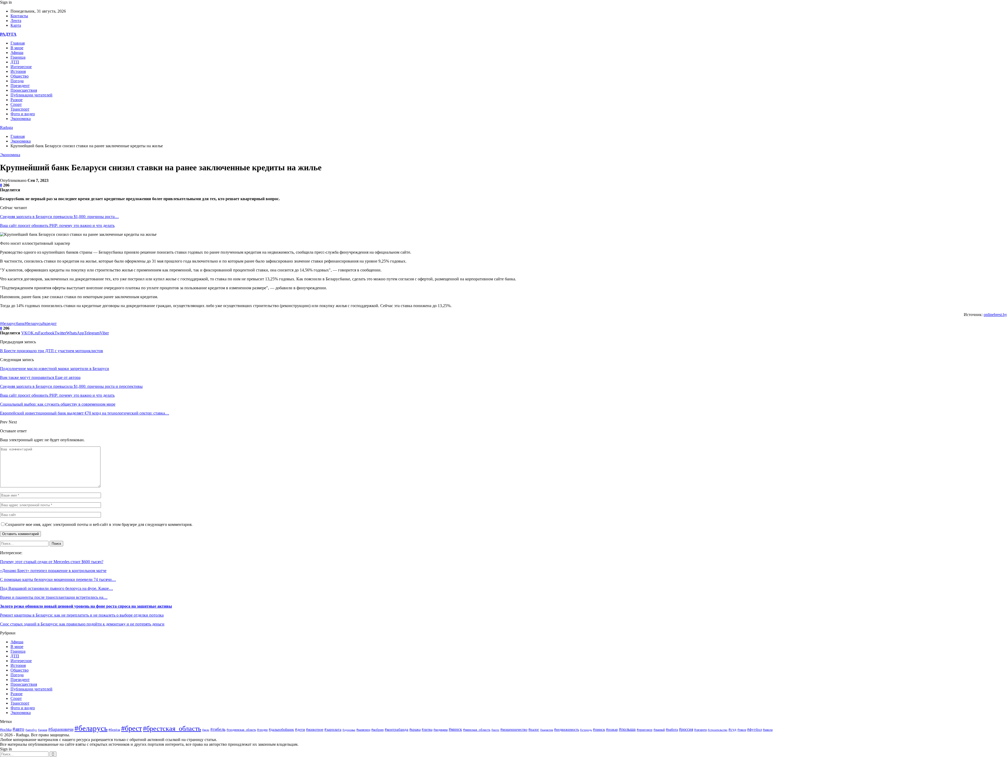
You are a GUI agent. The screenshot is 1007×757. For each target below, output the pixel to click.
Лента (15, 20)
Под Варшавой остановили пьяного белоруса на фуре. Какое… (56, 588)
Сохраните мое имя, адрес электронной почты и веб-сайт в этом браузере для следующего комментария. (98, 524)
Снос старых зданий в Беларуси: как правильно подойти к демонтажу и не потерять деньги (82, 624)
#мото (495, 729)
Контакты (19, 16)
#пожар (612, 730)
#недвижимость (566, 730)
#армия (42, 729)
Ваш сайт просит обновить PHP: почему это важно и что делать (57, 225)
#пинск (599, 729)
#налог (533, 730)
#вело (205, 729)
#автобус (31, 729)
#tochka (6, 729)
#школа (768, 730)
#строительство (717, 729)
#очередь (586, 729)
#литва (427, 730)
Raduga (6, 127)
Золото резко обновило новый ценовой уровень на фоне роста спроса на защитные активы (86, 606)
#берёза (114, 730)
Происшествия (23, 90)
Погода (17, 81)
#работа (672, 730)
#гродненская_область (241, 730)
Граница (17, 57)
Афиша (16, 52)
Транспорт (19, 109)
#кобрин (377, 730)
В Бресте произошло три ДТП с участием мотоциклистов (51, 350)
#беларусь (33, 323)
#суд (732, 729)
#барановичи (60, 729)
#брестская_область (172, 728)
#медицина (440, 730)
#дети (300, 729)
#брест (131, 728)
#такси (741, 730)
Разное (16, 99)
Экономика (20, 118)
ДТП (14, 62)
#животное (314, 729)
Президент (20, 85)
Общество (19, 76)
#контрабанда (396, 729)
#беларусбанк (12, 323)
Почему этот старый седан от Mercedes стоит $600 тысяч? (51, 561)
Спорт (16, 104)
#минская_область (476, 730)
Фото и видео (22, 114)
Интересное (21, 66)
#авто (18, 729)
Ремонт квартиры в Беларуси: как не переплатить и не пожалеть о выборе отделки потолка (82, 615)
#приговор (644, 730)
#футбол (754, 729)
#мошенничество (513, 729)
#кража (415, 730)
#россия (686, 729)
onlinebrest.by (995, 314)
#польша (627, 729)
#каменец (363, 730)
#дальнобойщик (281, 730)
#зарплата (332, 729)
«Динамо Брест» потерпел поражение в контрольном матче (53, 570)
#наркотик (546, 729)
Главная (17, 43)
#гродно (262, 730)
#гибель (218, 729)
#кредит (49, 323)
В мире (16, 48)
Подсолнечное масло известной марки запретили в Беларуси (54, 368)
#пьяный (659, 730)
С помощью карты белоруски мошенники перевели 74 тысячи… (58, 579)
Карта (15, 25)
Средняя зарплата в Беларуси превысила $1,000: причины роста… (59, 216)
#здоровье (348, 729)
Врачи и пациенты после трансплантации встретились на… (54, 597)
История (18, 71)
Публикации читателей (31, 95)
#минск (455, 729)
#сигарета (700, 730)
